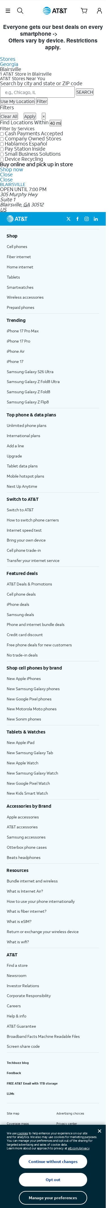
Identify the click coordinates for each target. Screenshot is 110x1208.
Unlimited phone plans (27, 425)
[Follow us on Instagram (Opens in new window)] (86, 218)
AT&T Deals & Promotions (29, 584)
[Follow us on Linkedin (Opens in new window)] (95, 218)
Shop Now (72, 33)
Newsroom (17, 975)
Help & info (16, 1016)
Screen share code (23, 1046)
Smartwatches (20, 287)
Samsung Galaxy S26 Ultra (30, 371)
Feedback (14, 1073)
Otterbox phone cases (27, 847)
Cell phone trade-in (24, 550)
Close (6, 174)
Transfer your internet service (33, 560)
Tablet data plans (22, 466)
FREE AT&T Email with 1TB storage (32, 1083)
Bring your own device (26, 540)
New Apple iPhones (24, 678)
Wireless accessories (25, 297)
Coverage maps (18, 1124)
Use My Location (17, 101)
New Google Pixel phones (29, 699)
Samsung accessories (26, 837)
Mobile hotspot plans (25, 476)
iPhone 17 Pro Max (23, 330)
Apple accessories (23, 817)
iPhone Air (16, 351)
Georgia (9, 64)
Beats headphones (24, 857)
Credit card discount (25, 634)
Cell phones (17, 246)
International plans (23, 435)
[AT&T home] (55, 11)
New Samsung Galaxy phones (33, 688)
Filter (42, 101)
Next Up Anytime (22, 486)
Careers (14, 1005)
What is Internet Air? (25, 891)
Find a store (17, 965)
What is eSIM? (19, 921)
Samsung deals (20, 614)
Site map (13, 1113)
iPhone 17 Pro (18, 341)
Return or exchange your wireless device (43, 931)
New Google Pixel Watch (28, 783)
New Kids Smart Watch (27, 793)
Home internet (20, 267)
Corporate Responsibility (29, 995)
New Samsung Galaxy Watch (32, 773)
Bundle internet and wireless (32, 881)
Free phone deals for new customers (39, 644)
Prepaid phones (20, 307)
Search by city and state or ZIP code (41, 83)
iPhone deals (18, 604)
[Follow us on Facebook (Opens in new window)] (77, 218)
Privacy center (66, 1124)
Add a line (15, 445)
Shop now (11, 169)
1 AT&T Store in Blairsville (26, 74)
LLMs (10, 1094)
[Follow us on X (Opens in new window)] (68, 218)
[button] (8, 10)
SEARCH (84, 92)
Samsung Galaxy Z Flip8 (28, 402)
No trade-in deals (22, 655)
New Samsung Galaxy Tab (30, 752)
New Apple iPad (20, 742)
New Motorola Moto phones (32, 708)
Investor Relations (23, 985)
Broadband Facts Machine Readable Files (43, 1036)
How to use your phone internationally (41, 901)
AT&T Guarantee (21, 1026)
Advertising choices (70, 1113)
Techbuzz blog (18, 1063)
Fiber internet (19, 256)
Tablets (13, 277)
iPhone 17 (15, 361)
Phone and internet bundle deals (36, 624)
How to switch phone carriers (33, 520)
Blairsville (12, 184)
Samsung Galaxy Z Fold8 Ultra (33, 381)
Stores (7, 58)
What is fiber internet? (26, 911)
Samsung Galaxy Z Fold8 (28, 391)
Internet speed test (24, 530)
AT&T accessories (22, 826)
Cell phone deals (21, 594)
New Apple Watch (22, 763)
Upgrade (14, 456)
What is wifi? (18, 941)
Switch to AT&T (20, 509)
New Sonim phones (24, 719)
